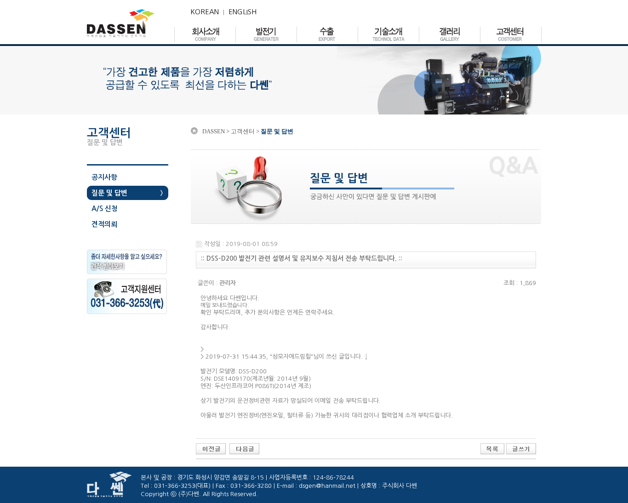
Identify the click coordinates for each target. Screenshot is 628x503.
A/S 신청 (104, 208)
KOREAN (204, 11)
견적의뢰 (104, 224)
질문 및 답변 (109, 192)
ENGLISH (242, 11)
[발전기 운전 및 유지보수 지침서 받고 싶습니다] (244, 449)
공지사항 (104, 177)
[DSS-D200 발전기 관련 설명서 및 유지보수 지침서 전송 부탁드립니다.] (211, 449)
